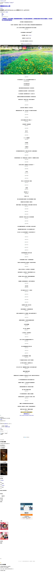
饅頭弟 (1, 419)
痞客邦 (5, 423)
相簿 (2, 13)
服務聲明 (34, 561)
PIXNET (21, 561)
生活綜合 (3, 485)
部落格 (3, 14)
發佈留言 (2, 434)
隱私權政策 (31, 561)
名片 (2, 15)
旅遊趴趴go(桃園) (7, 426)
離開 (4, 570)
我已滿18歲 (2, 570)
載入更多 (2, 429)
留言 (7, 423)
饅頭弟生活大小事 (5, 6)
